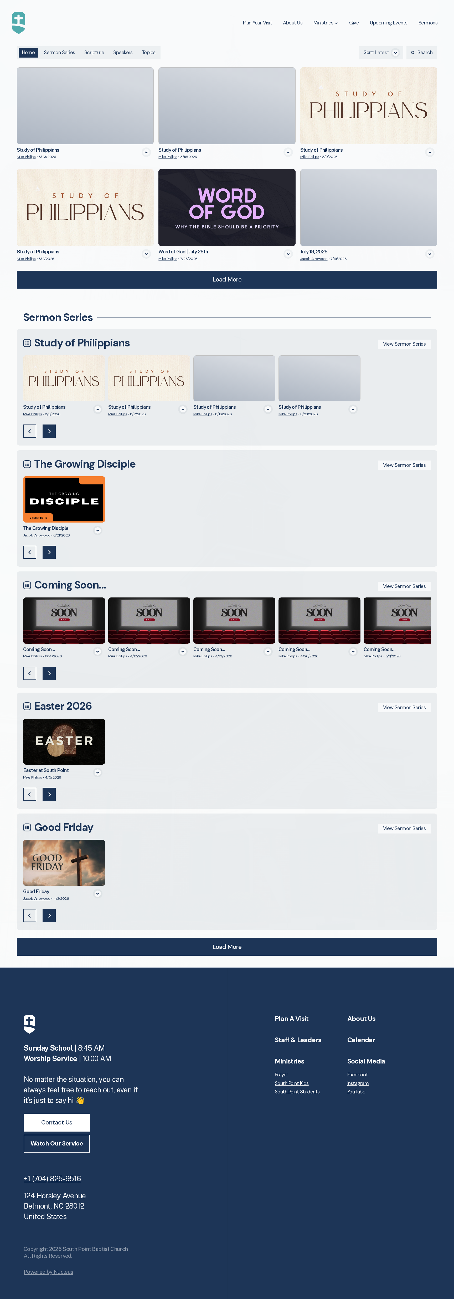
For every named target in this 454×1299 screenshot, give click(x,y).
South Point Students (297, 1092)
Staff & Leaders (298, 1040)
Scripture (94, 52)
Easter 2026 (63, 706)
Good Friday (63, 827)
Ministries (289, 1061)
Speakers (123, 52)
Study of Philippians (82, 343)
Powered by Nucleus (48, 1272)
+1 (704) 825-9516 (52, 1178)
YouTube (356, 1092)
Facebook (357, 1075)
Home (28, 52)
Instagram (358, 1084)
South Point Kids (292, 1084)
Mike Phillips (26, 156)
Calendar (361, 1040)
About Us (361, 1018)
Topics (149, 52)
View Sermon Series (404, 344)
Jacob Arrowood (314, 258)
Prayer (281, 1075)
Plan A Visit (292, 1018)
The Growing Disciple (84, 464)
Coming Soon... (70, 585)
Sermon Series (59, 52)
